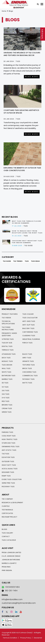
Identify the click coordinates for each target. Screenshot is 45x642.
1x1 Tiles (5, 387)
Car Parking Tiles (30, 332)
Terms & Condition (10, 638)
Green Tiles (7, 412)
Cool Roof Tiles (9, 436)
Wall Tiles (6, 368)
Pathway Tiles (28, 379)
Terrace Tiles (8, 350)
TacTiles (5, 454)
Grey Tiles (26, 358)
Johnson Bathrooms (11, 560)
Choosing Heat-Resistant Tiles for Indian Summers (27, 242)
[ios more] (7, 624)
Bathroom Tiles (8, 376)
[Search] (37, 4)
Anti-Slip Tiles (28, 325)
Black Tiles (27, 354)
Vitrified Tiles (8, 339)
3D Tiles (5, 383)
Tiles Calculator (30, 318)
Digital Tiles (7, 346)
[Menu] (41, 4)
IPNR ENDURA (7, 570)
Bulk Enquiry (42, 34)
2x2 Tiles (5, 390)
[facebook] (2, 611)
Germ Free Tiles (8, 483)
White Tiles (6, 372)
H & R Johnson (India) (11, 556)
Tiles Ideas (35, 261)
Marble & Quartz (9, 563)
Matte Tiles (27, 383)
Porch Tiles (27, 343)
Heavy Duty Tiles (9, 465)
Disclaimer (38, 638)
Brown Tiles (7, 405)
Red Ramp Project (9, 517)
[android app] (7, 620)
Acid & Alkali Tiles (10, 469)
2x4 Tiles (5, 394)
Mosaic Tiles (7, 361)
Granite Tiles (28, 361)
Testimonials (7, 510)
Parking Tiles (7, 432)
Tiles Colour (28, 314)
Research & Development (12, 503)
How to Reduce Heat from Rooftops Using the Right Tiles (27, 232)
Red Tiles (5, 401)
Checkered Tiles (29, 372)
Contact (6, 536)
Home (4, 11)
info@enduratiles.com (12, 599)
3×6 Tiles (5, 398)
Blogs (4, 529)
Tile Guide (7, 261)
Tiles (27, 261)
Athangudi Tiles (9, 354)
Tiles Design (7, 365)
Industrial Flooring (31, 339)
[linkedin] (15, 611)
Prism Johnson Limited (11, 552)
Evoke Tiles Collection (12, 479)
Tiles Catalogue (9, 540)
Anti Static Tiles (9, 450)
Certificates (7, 513)
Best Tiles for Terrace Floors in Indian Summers (26, 222)
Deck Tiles (6, 358)
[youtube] (20, 611)
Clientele (6, 506)
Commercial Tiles (30, 376)
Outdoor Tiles (8, 461)
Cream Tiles (7, 408)
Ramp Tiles (6, 476)
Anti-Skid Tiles (28, 321)
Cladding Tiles (28, 336)
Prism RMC (6, 567)
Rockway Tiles (8, 487)
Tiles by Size (7, 343)
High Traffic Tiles (9, 439)
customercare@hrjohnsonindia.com (19, 603)
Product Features (10, 314)
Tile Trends (17, 261)
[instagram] (10, 611)
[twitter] (6, 611)
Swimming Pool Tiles (10, 447)
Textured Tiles (28, 365)
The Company (7, 499)
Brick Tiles (27, 368)
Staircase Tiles (8, 443)
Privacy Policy (25, 638)
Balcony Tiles (28, 328)
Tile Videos (6, 318)
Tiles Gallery (7, 533)
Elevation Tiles (8, 457)
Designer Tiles (8, 472)
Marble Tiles (7, 379)
